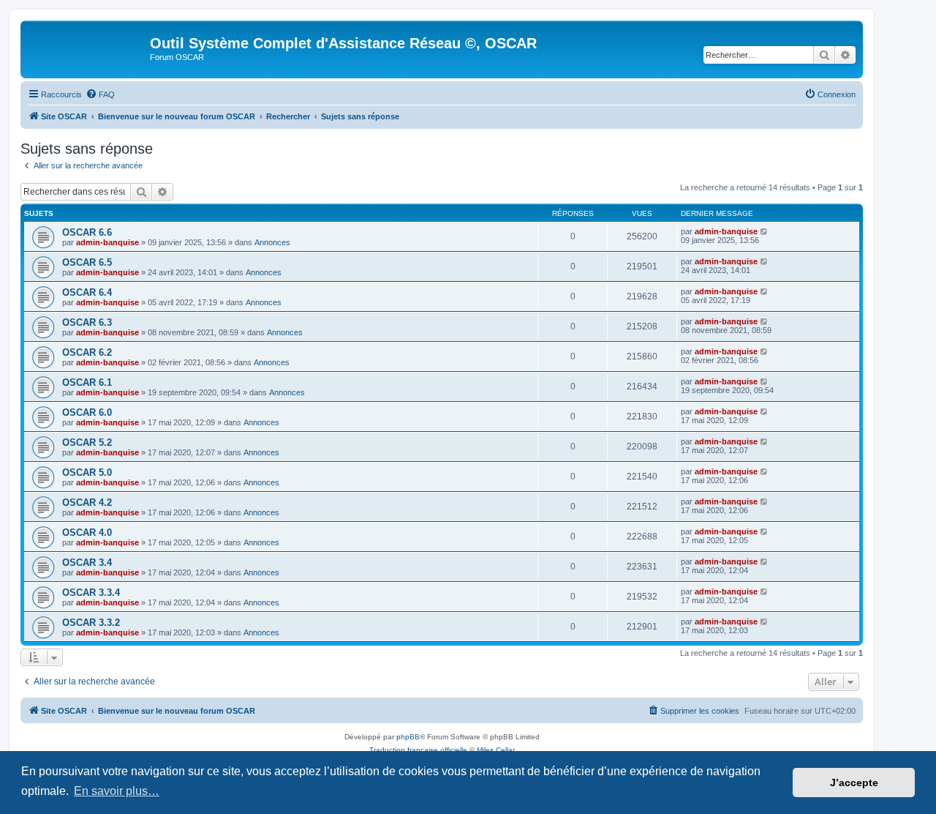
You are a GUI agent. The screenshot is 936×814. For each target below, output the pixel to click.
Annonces (272, 242)
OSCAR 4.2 (87, 502)
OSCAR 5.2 (87, 442)
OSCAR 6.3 (87, 322)
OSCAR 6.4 (87, 292)
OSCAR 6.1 (87, 382)
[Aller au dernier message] (764, 231)
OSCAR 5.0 (87, 472)
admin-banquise (107, 242)
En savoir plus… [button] (116, 791)
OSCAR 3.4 (87, 562)
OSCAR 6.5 (87, 262)
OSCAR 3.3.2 (91, 622)
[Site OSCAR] (87, 47)
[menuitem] (100, 94)
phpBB (408, 737)
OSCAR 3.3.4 (91, 592)
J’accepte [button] (854, 782)
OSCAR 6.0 (87, 412)
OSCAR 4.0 (87, 532)
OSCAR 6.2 (87, 352)
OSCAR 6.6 (87, 232)
